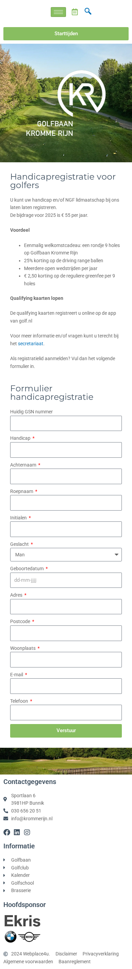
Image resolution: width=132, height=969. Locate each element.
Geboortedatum (27, 568)
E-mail (17, 674)
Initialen (19, 517)
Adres (16, 595)
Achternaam (23, 465)
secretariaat (30, 343)
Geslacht (20, 544)
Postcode (20, 621)
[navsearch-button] (88, 12)
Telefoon (19, 701)
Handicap (20, 438)
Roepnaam (22, 491)
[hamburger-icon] (58, 12)
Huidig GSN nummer (31, 411)
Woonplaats (23, 648)
